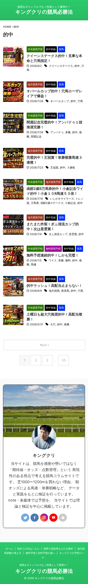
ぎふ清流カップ (58, 234)
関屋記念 (36, 136)
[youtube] (53, 518)
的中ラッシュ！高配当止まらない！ (54, 286)
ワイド (53, 260)
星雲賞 (73, 234)
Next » (44, 345)
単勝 (68, 132)
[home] (63, 518)
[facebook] (34, 518)
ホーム (9, 548)
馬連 (33, 264)
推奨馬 (65, 290)
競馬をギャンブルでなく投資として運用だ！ (44, 564)
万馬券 (35, 203)
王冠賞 (54, 167)
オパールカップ (59, 101)
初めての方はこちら (28, 548)
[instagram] (44, 518)
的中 (77, 65)
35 (64, 360)
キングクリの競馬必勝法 (44, 12)
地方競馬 (54, 290)
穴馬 (80, 101)
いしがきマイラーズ (62, 198)
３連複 (71, 167)
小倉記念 (70, 203)
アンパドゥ (57, 132)
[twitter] (25, 518)
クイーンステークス (61, 65)
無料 (68, 260)
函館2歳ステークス (52, 203)
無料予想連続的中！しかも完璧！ (53, 255)
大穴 (52, 324)
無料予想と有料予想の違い (40, 552)
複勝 (66, 324)
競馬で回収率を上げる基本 (58, 548)
